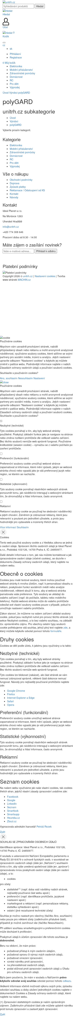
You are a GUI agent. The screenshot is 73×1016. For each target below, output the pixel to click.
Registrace (16, 57)
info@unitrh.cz (11, 226)
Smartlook (12, 810)
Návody (14, 197)
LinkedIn (12, 803)
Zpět (2, 832)
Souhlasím (23, 527)
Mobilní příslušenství (21, 148)
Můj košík (9, 62)
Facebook (12, 796)
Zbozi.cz (11, 821)
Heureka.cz (13, 817)
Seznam (11, 807)
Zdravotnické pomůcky (22, 152)
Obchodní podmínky (21, 179)
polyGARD (24, 92)
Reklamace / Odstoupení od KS (27, 190)
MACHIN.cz (24, 279)
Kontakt (14, 193)
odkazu (67, 981)
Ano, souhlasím (8, 378)
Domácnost (16, 155)
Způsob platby (18, 186)
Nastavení (39, 378)
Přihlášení (15, 54)
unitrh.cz (28, 276)
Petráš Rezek (44, 826)
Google (11, 800)
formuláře (55, 631)
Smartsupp (13, 814)
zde (65, 627)
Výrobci (13, 92)
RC (11, 159)
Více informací (8, 527)
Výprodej (15, 166)
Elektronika (16, 145)
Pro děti (14, 163)
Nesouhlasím (25, 378)
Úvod (6, 92)
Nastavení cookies (45, 276)
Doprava (14, 183)
